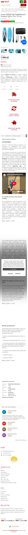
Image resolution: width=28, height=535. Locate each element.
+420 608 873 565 (7, 453)
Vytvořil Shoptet (15, 526)
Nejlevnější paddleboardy (14, 384)
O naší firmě (3, 491)
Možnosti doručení (7, 65)
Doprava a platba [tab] (16, 135)
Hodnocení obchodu (5, 474)
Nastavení (10, 273)
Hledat (23, 5)
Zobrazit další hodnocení (21, 440)
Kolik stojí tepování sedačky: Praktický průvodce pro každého (12, 512)
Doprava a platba (4, 475)
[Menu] (25, 1)
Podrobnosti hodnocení (18, 22)
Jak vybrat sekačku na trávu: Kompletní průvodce (12, 508)
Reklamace (3, 477)
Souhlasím (14, 269)
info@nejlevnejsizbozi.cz (8, 451)
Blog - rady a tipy (4, 479)
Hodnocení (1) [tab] (8, 135)
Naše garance (4, 496)
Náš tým (2, 493)
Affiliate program (4, 500)
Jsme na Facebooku (7, 455)
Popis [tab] (3, 135)
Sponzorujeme (4, 498)
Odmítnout (17, 273)
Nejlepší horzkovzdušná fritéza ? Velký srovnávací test (13, 510)
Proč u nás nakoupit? (5, 495)
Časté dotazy (3, 472)
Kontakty (3, 470)
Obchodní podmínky (5, 481)
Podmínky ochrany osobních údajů (8, 482)
